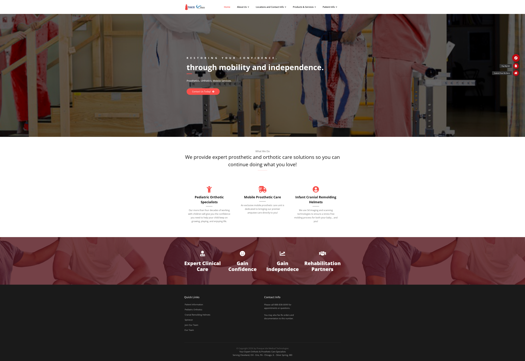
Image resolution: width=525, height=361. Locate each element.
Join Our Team (191, 325)
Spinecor (189, 319)
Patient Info (329, 6)
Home (227, 6)
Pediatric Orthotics (193, 309)
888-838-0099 (281, 304)
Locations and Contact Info (270, 6)
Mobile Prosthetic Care (262, 197)
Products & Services (303, 6)
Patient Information (194, 304)
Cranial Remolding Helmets (197, 314)
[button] (516, 58)
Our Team (189, 330)
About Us (242, 6)
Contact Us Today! (201, 91)
